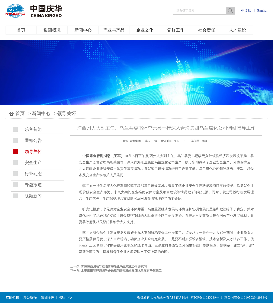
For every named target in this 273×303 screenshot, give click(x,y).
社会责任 (206, 30)
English (262, 10)
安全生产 (33, 162)
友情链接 (12, 297)
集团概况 (52, 30)
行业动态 (33, 173)
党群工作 (175, 30)
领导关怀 (66, 113)
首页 (21, 30)
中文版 (246, 10)
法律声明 (65, 297)
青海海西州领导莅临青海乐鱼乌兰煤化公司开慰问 (114, 266)
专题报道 (33, 184)
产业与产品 (114, 30)
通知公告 (33, 140)
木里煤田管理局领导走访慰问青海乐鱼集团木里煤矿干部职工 (121, 270)
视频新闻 (33, 195)
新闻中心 (82, 30)
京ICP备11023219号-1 (206, 297)
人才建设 (237, 30)
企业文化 (144, 30)
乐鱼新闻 (33, 129)
